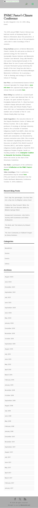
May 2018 (8, 421)
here (23, 90)
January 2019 (9, 385)
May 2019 (8, 364)
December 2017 (10, 437)
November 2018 (10, 390)
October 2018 (9, 395)
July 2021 (8, 297)
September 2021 (10, 292)
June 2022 (8, 282)
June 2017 (8, 462)
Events (7, 259)
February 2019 (9, 380)
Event (6, 24)
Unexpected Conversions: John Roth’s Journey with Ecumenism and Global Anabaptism (17, 217)
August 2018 (9, 406)
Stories (7, 253)
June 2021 (8, 303)
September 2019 (10, 344)
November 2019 (10, 333)
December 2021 (10, 287)
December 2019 (10, 328)
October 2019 (9, 339)
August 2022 (9, 277)
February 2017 (9, 483)
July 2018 (8, 411)
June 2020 (8, 313)
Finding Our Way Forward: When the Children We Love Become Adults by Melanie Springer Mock (17, 207)
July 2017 (8, 457)
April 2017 (8, 473)
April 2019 (8, 370)
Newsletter (8, 248)
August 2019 (9, 349)
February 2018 (9, 426)
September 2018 (10, 401)
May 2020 (8, 318)
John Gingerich (10, 22)
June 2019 (8, 359)
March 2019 (8, 375)
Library (7, 264)
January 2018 (9, 431)
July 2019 (8, 354)
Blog (28, 22)
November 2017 (10, 442)
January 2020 (9, 323)
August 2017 (9, 452)
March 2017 (8, 478)
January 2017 (9, 488)
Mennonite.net (25, 505)
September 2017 (10, 447)
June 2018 (8, 416)
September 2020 (10, 308)
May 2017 (8, 468)
